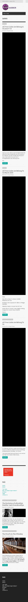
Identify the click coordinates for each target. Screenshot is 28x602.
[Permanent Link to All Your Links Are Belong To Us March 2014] (14, 235)
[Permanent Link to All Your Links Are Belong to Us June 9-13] (14, 91)
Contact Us (5, 495)
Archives (4, 492)
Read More (5, 163)
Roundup (4, 23)
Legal (3, 493)
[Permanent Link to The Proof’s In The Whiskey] (14, 545)
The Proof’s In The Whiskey (12, 534)
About (3, 487)
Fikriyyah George (10, 30)
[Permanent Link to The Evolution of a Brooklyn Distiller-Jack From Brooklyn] (14, 513)
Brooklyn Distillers (6, 500)
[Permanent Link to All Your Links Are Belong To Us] (14, 387)
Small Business (10, 319)
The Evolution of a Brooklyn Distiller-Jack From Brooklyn (13, 504)
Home (3, 485)
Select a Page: (24, 1)
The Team (4, 489)
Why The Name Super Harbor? (9, 490)
